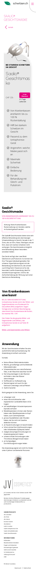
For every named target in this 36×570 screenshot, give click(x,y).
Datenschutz (27, 568)
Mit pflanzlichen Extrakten (11, 543)
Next (29, 455)
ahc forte (6, 517)
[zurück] (6, 28)
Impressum (18, 568)
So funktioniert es (9, 552)
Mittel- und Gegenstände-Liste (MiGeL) (16, 330)
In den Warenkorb (25, 95)
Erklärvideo (7, 540)
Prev (6, 455)
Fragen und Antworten (10, 545)
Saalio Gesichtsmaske (10, 533)
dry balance (7, 524)
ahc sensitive (7, 514)
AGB (5, 557)
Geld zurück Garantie (10, 550)
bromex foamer (8, 521)
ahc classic (7, 519)
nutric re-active (8, 526)
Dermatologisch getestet (11, 547)
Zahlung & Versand (9, 554)
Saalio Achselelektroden (11, 531)
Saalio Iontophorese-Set (11, 528)
